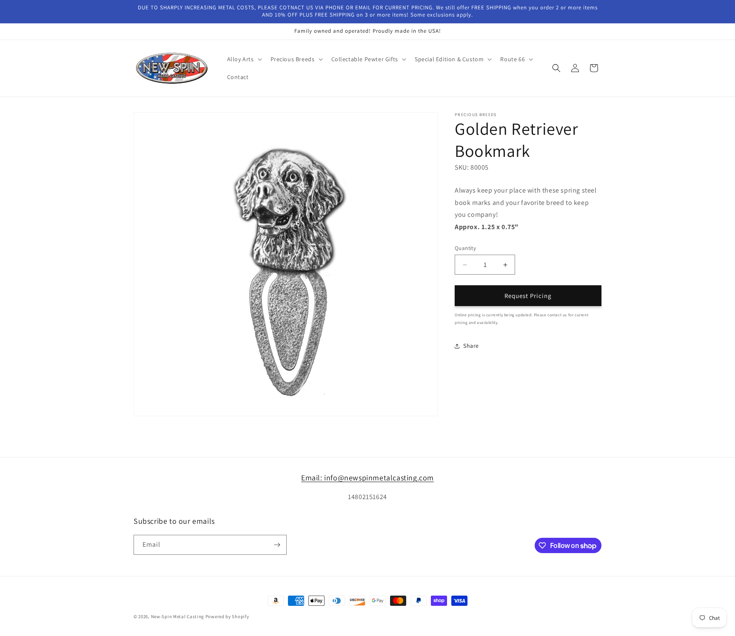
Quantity (465, 248)
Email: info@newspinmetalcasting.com (367, 478)
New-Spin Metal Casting (177, 616)
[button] (243, 59)
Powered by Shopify (227, 616)
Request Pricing (528, 296)
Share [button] (471, 345)
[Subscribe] (277, 545)
